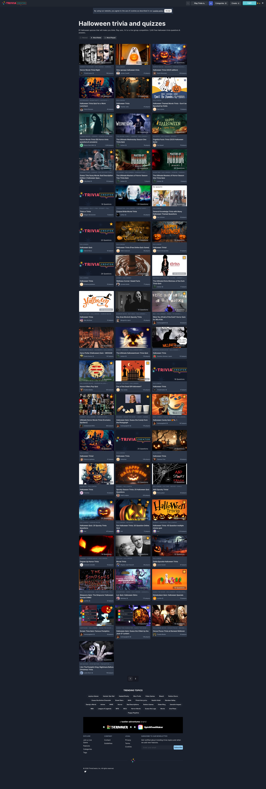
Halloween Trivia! (160, 247)
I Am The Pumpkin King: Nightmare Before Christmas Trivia (96, 668)
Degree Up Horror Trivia (89, 561)
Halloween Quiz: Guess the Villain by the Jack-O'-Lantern (132, 632)
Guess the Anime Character (101, 700)
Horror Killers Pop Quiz (89, 386)
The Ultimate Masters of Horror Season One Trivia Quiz (168, 176)
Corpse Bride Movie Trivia (126, 211)
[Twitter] (85, 771)
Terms (127, 743)
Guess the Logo (150, 708)
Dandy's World (91, 704)
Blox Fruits (137, 696)
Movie (162, 708)
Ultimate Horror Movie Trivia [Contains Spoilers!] (95, 421)
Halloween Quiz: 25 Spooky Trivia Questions (93, 526)
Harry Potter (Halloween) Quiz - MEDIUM (96, 353)
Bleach (161, 696)
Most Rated (97, 38)
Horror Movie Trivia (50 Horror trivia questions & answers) (94, 140)
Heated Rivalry (124, 696)
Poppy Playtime (133, 713)
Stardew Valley (170, 700)
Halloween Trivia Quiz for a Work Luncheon (93, 104)
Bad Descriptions (133, 704)
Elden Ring (162, 704)
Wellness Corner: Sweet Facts (128, 281)
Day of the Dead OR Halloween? (129, 386)
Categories (87, 749)
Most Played (111, 38)
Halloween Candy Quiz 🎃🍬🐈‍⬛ (165, 420)
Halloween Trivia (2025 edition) (165, 70)
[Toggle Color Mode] (262, 3)
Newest (84, 38)
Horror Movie (136, 708)
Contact (107, 740)
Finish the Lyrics (141, 700)
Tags (85, 752)
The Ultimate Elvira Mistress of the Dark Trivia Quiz (169, 282)
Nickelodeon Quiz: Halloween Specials (168, 595)
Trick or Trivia (85, 211)
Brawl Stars (119, 700)
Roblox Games (148, 704)
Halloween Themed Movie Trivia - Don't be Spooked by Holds (170, 104)
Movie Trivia (121, 561)
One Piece (172, 708)
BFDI (117, 708)
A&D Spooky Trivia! (160, 489)
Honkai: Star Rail (109, 696)
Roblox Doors (173, 696)
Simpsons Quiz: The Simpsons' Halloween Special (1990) (96, 596)
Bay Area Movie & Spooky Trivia (129, 317)
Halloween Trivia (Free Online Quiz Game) (132, 247)
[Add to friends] (188, 3)
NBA (92, 708)
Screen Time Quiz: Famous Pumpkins (94, 631)
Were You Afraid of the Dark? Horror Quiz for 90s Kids (169, 318)
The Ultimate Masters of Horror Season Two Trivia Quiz (132, 176)
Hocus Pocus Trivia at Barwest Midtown (169, 631)
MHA (129, 700)
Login (250, 3)
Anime (102, 704)
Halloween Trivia (122, 103)
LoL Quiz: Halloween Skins (126, 595)
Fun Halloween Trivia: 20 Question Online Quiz (132, 526)
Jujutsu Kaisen (93, 696)
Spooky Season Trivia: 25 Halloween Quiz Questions (132, 490)
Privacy (128, 740)
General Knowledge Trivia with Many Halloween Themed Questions (167, 212)
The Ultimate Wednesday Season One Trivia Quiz (131, 140)
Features (86, 746)
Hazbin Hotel (156, 700)
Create (234, 3)
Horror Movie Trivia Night (90, 70)
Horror (120, 704)
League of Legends (104, 708)
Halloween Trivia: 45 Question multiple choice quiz (168, 526)
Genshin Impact (175, 704)
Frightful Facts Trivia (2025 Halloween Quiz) (168, 140)
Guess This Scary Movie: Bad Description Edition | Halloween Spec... (96, 176)
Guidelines (108, 743)
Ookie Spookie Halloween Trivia (165, 561)
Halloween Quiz (86, 247)
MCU (125, 708)
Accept (168, 11)
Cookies (128, 747)
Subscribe (178, 747)
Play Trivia (198, 3)
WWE (111, 704)
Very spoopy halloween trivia (127, 70)
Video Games (150, 696)
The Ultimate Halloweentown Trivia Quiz (132, 353)
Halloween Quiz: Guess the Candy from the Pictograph (132, 421)
